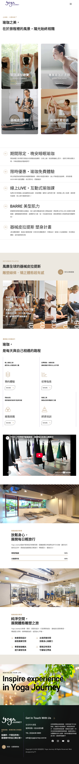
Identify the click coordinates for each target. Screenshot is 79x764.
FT (35, 752)
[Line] (68, 741)
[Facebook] (53, 741)
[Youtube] (63, 741)
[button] (67, 272)
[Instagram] (58, 741)
